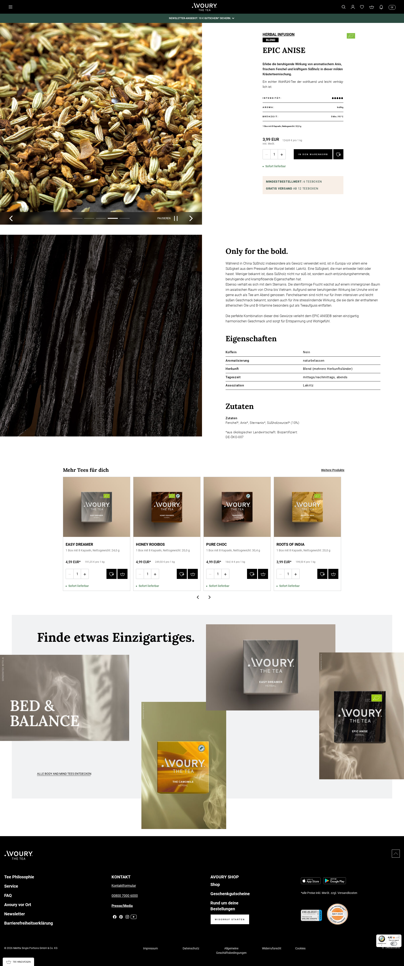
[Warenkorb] (371, 7)
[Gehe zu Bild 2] (89, 218)
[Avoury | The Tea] (18, 855)
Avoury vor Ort (17, 904)
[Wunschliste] (362, 7)
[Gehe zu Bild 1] (77, 218)
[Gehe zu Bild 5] (125, 218)
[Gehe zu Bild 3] (101, 218)
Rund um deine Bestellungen (224, 905)
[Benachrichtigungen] (381, 7)
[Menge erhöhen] (282, 154)
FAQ (8, 895)
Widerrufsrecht (271, 948)
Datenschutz (191, 948)
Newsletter (14, 913)
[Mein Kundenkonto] (353, 7)
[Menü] (398, 937)
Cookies (300, 948)
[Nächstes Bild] (191, 218)
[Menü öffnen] (10, 7)
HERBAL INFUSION (279, 35)
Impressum (150, 948)
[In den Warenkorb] (122, 574)
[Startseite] (204, 7)
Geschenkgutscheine (230, 893)
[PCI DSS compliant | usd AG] (337, 914)
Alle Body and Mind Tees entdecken (64, 773)
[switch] (394, 944)
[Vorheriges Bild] (11, 218)
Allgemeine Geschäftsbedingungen (231, 950)
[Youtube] (133, 917)
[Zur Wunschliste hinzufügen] (338, 154)
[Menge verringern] (266, 154)
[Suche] (344, 7)
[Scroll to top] (396, 854)
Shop (215, 884)
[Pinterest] (121, 917)
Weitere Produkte (332, 470)
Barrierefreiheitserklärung (28, 923)
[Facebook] (115, 917)
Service (11, 886)
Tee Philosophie (19, 876)
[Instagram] (127, 917)
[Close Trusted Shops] (398, 950)
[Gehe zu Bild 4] (113, 218)
